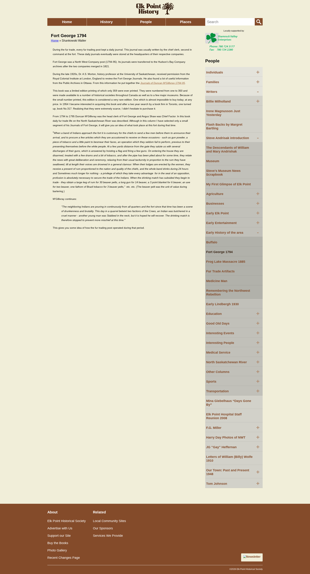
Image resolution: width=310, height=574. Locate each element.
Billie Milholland (233, 101)
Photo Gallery (57, 550)
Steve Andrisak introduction (232, 137)
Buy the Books (57, 543)
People (146, 22)
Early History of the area (232, 232)
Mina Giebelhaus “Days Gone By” (228, 402)
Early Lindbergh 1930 (222, 304)
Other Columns (233, 371)
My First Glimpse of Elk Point (228, 184)
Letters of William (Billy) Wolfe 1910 (229, 458)
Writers (232, 91)
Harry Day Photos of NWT (233, 437)
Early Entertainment (233, 222)
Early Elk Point (233, 213)
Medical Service (233, 352)
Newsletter (253, 556)
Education (233, 313)
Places (185, 22)
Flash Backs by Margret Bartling (224, 126)
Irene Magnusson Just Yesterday (223, 113)
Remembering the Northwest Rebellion (228, 292)
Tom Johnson (233, 483)
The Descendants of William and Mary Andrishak (227, 149)
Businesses (233, 203)
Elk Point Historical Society (66, 521)
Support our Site (59, 535)
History (106, 22)
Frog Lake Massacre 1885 (225, 261)
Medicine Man (216, 281)
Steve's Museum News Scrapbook (223, 172)
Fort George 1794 (219, 252)
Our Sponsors (103, 528)
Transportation (233, 391)
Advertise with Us (59, 528)
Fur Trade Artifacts (220, 271)
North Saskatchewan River (233, 362)
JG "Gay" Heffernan (233, 447)
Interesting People (233, 342)
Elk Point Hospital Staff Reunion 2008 (224, 416)
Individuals (233, 72)
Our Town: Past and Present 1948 (233, 472)
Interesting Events (233, 333)
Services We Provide (108, 535)
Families (233, 81)
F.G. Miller (233, 427)
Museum (212, 161)
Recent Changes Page (63, 557)
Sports (233, 381)
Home (67, 22)
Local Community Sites (109, 521)
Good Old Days (233, 323)
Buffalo (211, 242)
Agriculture (233, 193)
